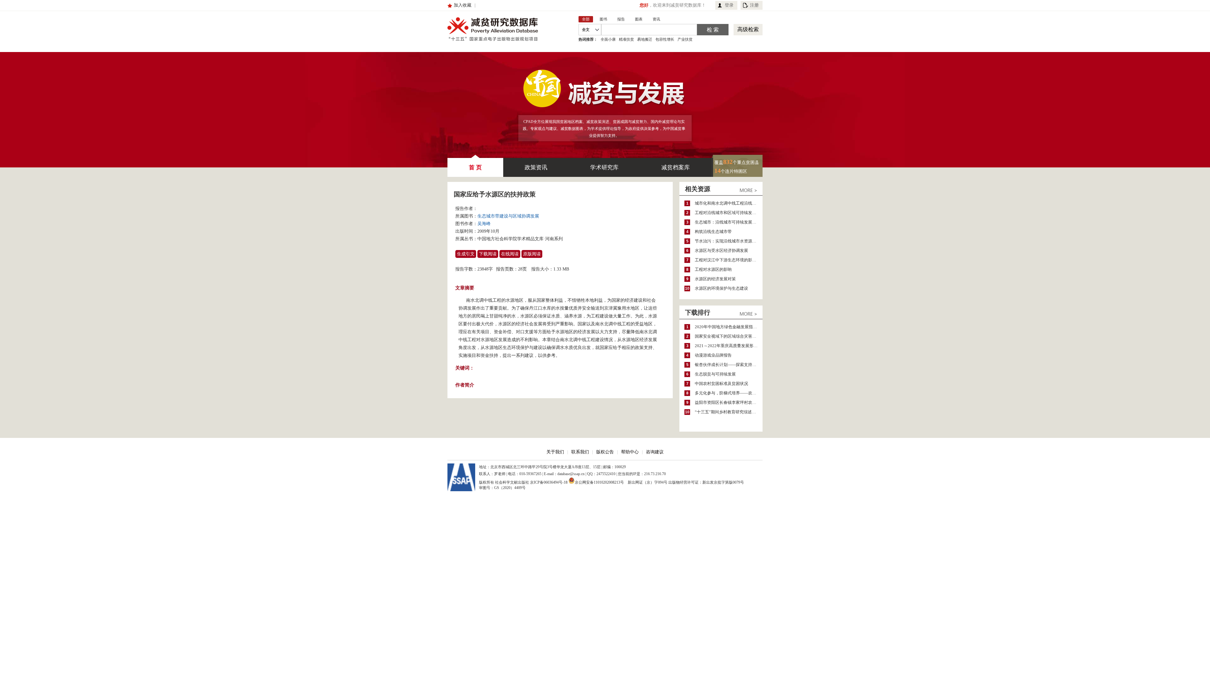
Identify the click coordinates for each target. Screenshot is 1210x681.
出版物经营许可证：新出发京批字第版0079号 (706, 482)
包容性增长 (664, 39)
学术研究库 (604, 167)
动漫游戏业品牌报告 (713, 355)
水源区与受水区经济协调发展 (721, 250)
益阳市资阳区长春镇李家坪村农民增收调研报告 (729, 402)
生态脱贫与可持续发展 (715, 374)
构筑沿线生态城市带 (713, 231)
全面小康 (608, 39)
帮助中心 (630, 452)
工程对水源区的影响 (713, 269)
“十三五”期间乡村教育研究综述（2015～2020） (729, 412)
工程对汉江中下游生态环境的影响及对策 (729, 260)
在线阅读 (510, 254)
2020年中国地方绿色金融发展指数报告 (729, 326)
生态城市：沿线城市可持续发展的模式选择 (729, 222)
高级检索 (748, 29)
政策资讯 (536, 167)
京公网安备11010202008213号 (599, 482)
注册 (754, 5)
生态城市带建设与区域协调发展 (508, 216)
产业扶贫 (685, 39)
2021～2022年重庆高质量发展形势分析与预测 (729, 345)
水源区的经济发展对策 (715, 278)
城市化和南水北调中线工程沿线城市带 (729, 203)
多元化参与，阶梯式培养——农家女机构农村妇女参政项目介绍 (729, 393)
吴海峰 (484, 223)
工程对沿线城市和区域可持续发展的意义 (729, 212)
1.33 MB (561, 269)
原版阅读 (532, 254)
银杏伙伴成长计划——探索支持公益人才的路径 (729, 364)
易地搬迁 (644, 39)
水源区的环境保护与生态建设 (721, 288)
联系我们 (580, 452)
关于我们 (555, 452)
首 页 (475, 167)
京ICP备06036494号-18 (549, 482)
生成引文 (466, 254)
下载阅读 (488, 254)
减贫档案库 (675, 167)
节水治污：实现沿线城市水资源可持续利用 (729, 241)
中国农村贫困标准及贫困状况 (721, 383)
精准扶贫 (626, 39)
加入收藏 (462, 5)
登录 (729, 5)
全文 (586, 29)
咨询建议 (655, 452)
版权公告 (605, 452)
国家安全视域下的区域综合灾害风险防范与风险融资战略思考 (729, 336)
